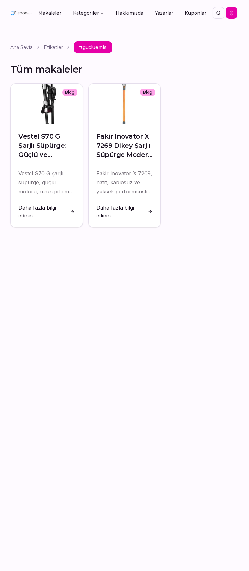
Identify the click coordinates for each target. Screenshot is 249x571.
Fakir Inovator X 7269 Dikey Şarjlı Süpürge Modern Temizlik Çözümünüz (124, 155)
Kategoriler (86, 13)
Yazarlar (164, 13)
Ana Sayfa (21, 47)
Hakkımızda (129, 13)
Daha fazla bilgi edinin (37, 211)
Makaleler (49, 13)
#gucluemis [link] (93, 47)
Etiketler (53, 47)
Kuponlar (195, 13)
